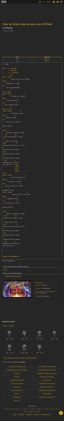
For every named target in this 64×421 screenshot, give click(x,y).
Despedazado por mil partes (47, 370)
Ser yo (17, 376)
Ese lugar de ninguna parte (47, 366)
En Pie (17, 387)
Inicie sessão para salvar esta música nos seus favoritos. (20, 358)
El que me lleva (17, 390)
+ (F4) (47, 58)
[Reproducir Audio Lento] (11, 339)
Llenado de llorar (17, 383)
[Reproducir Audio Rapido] (7, 339)
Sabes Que (17, 397)
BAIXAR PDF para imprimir (13, 276)
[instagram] (61, 2)
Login (49, 1)
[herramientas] (61, 413)
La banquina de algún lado (17, 366)
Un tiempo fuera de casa (47, 390)
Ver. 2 (5, 269)
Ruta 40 (17, 373)
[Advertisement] (32, 13)
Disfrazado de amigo (17, 380)
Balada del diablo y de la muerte (47, 373)
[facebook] (54, 2)
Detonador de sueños (47, 376)
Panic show (46, 380)
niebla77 (12, 30)
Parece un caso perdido (47, 397)
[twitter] (57, 2)
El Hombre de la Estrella (47, 383)
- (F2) (47, 60)
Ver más (16, 400)
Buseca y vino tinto (47, 387)
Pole (17, 393)
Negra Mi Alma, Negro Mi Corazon (17, 370)
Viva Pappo (47, 393)
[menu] (40, 2)
